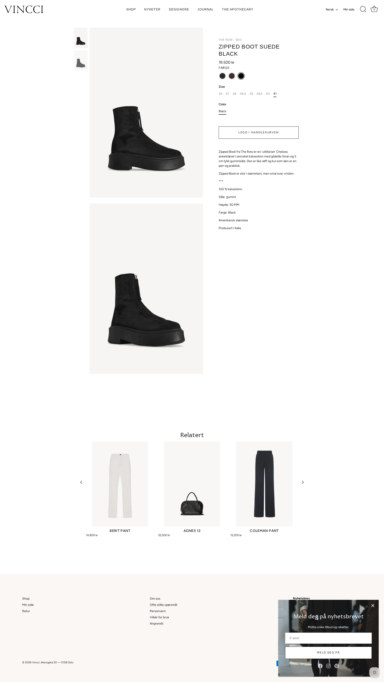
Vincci (36, 662)
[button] (222, 76)
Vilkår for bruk (159, 617)
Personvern (158, 611)
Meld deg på (328, 652)
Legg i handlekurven (258, 132)
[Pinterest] (336, 666)
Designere (179, 9)
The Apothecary (238, 9)
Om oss (155, 599)
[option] (81, 38)
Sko (239, 39)
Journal (205, 9)
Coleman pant (264, 531)
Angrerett (156, 623)
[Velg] (373, 606)
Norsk (330, 9)
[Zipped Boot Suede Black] (81, 37)
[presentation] (81, 482)
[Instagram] (328, 666)
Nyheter (152, 9)
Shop (131, 9)
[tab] (259, 189)
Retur (26, 611)
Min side (348, 9)
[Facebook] (320, 666)
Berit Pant (120, 531)
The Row (226, 39)
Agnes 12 (192, 531)
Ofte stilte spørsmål (163, 605)
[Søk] (363, 9)
